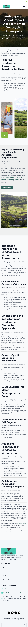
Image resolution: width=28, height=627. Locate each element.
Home (4, 567)
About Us (5, 572)
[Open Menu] (24, 6)
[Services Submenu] (25, 576)
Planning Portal (21, 523)
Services (5, 576)
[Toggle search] (26, 2)
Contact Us (6, 580)
